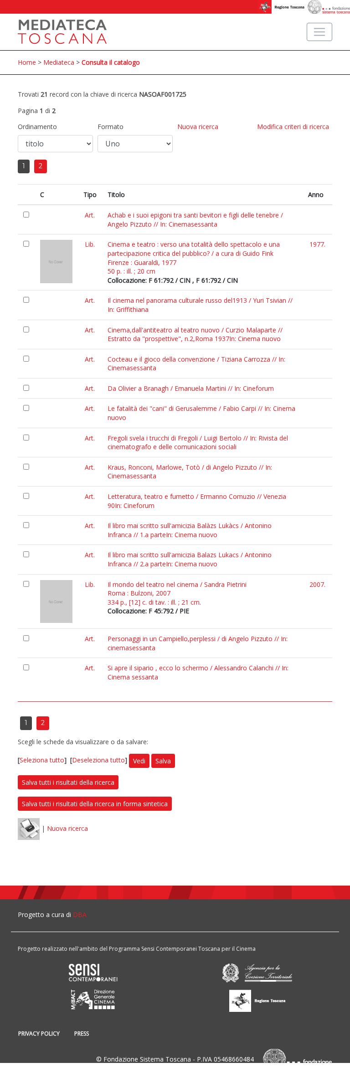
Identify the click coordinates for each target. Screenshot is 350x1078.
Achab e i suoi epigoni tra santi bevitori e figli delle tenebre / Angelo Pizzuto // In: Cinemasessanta (195, 219)
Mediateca (58, 62)
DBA (80, 914)
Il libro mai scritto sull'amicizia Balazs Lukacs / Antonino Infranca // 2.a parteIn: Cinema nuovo (190, 559)
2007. (317, 584)
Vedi (139, 761)
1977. (317, 244)
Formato (111, 126)
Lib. (90, 244)
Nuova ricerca (197, 126)
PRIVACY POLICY (39, 1033)
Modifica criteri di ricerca (293, 126)
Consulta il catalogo (111, 62)
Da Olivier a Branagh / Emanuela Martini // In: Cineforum (191, 388)
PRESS (81, 1033)
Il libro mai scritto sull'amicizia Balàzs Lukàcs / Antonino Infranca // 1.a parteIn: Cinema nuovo (190, 530)
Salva (163, 761)
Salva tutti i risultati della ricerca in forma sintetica (95, 803)
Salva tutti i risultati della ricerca (68, 782)
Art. (90, 215)
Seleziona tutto (42, 760)
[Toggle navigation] (319, 32)
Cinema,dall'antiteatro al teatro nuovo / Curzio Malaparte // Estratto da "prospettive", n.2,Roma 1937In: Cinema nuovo (195, 334)
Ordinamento (37, 126)
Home (27, 62)
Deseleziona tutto (98, 760)
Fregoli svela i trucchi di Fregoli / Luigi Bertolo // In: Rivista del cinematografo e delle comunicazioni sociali (198, 442)
